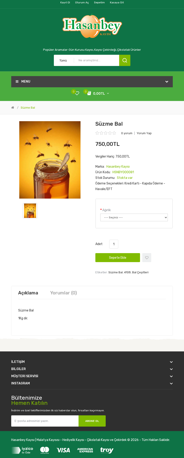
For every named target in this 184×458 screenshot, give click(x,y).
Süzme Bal (28, 107)
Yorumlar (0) (63, 293)
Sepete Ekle (117, 258)
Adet (99, 244)
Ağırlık (106, 210)
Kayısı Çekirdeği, (105, 49)
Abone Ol (92, 421)
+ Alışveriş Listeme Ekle (146, 257)
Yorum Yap (144, 133)
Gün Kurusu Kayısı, (81, 49)
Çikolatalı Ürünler (129, 49)
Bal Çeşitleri (140, 272)
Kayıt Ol (65, 2)
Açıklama (28, 293)
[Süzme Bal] (30, 210)
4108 (127, 272)
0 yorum (126, 133)
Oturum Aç (82, 2)
